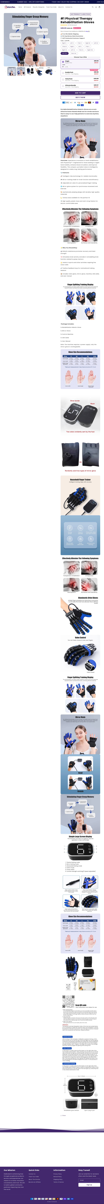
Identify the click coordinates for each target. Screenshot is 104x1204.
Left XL (73, 50)
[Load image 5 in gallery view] (49, 71)
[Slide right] (55, 71)
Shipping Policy (58, 1179)
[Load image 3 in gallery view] (30, 71)
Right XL (64, 50)
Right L (72, 46)
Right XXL (90, 50)
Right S (64, 43)
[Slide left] (5, 71)
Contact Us (32, 1174)
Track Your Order (34, 1176)
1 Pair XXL (73, 53)
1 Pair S (80, 43)
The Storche (54, 1201)
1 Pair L (88, 46)
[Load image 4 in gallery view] (39, 71)
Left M (96, 43)
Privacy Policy (58, 1174)
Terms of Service (59, 1182)
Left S (72, 43)
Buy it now (80, 97)
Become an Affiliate (35, 1182)
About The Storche (34, 1179)
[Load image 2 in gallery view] (21, 71)
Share (64, 1115)
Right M (88, 43)
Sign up (89, 1185)
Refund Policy (58, 1176)
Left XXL (64, 53)
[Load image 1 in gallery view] (12, 71)
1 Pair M (64, 46)
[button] (92, 7)
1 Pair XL (81, 50)
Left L (80, 46)
